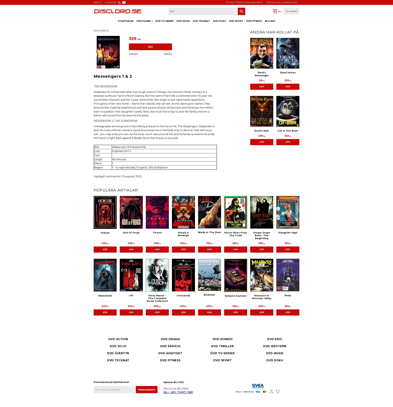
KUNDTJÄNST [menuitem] (111, 2)
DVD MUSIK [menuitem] (183, 21)
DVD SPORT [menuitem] (236, 21)
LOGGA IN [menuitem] (98, 2)
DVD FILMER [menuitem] (143, 21)
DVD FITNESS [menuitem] (254, 21)
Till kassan (291, 11)
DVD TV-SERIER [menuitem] (164, 21)
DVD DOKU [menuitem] (219, 21)
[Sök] (241, 11)
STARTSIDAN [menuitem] (125, 21)
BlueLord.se (170, 388)
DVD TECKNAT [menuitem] (201, 21)
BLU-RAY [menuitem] (270, 21)
